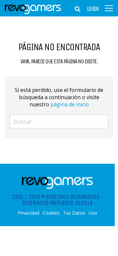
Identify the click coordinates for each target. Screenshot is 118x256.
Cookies (51, 213)
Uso (92, 213)
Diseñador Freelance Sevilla (57, 202)
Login (93, 9)
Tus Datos (74, 213)
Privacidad (28, 213)
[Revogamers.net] (33, 13)
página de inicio (69, 104)
